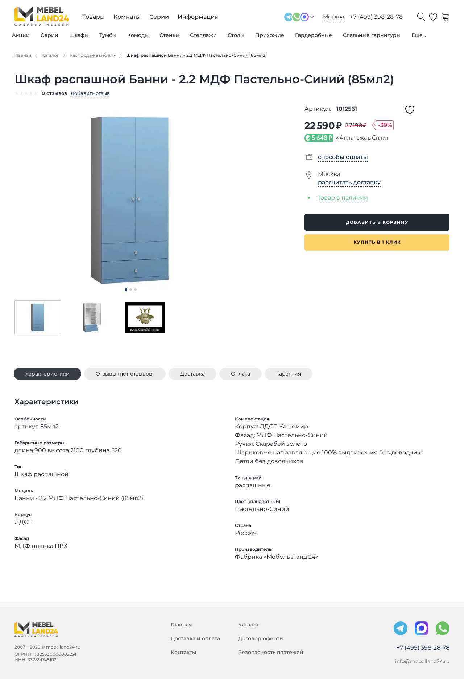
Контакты (183, 652)
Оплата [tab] (240, 373)
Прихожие (269, 35)
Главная (181, 624)
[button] (37, 317)
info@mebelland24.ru (422, 661)
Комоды (138, 35)
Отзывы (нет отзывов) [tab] (125, 373)
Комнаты (127, 16)
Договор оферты (260, 638)
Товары (93, 16)
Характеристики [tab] (47, 373)
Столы (236, 35)
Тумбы (107, 35)
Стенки (169, 35)
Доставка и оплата (195, 638)
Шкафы (78, 35)
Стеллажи (203, 35)
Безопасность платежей (270, 652)
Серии (49, 35)
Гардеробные (313, 35)
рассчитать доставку (349, 182)
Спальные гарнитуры (372, 35)
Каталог (248, 624)
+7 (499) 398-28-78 (376, 16)
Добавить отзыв (90, 93)
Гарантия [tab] (288, 373)
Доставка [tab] (192, 373)
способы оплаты (343, 157)
